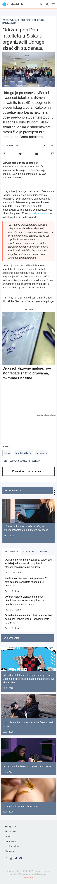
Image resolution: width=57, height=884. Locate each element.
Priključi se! (10, 831)
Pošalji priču (10, 826)
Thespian (28, 877)
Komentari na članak (26, 471)
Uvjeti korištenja (12, 846)
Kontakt (8, 836)
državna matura (41, 213)
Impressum (10, 841)
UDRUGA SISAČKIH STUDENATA (25, 461)
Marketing (9, 851)
